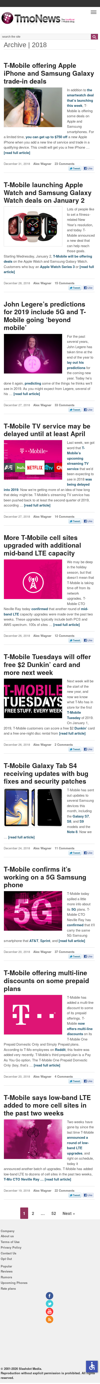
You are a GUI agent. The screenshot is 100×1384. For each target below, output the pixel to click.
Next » (69, 1213)
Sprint (45, 940)
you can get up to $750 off (46, 136)
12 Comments (64, 635)
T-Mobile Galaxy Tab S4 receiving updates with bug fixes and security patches (46, 773)
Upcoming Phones (14, 1282)
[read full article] (17, 152)
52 (53, 1213)
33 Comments (64, 405)
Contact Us (8, 1253)
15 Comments (64, 283)
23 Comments (64, 163)
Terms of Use (10, 1242)
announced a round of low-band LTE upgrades (78, 1145)
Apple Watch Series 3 (57, 266)
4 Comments (64, 1076)
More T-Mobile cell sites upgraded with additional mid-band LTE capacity (42, 545)
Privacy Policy (11, 1247)
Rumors (6, 1277)
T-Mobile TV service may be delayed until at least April (47, 429)
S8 (69, 821)
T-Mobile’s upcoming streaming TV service (78, 458)
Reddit (60, 1049)
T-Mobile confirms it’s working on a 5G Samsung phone (45, 876)
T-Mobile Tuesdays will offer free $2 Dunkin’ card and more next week (47, 664)
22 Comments (64, 1190)
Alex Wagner (42, 163)
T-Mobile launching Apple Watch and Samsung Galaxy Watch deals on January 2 (48, 192)
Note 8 (72, 831)
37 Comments (64, 951)
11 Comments (64, 848)
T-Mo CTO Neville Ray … (24, 1179)
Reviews (7, 1271)
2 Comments (64, 744)
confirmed (39, 608)
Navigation (94, 13)
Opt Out (6, 1258)
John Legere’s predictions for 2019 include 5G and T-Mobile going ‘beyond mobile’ (45, 315)
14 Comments (64, 516)
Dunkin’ (80, 728)
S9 (82, 821)
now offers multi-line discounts (80, 1028)
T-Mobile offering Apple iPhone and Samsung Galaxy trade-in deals (49, 72)
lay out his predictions (76, 365)
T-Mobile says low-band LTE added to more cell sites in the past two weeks (47, 1105)
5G (73, 909)
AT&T (33, 940)
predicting (33, 383)
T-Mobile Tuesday (74, 715)
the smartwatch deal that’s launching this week (80, 97)
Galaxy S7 (81, 816)
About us (7, 1236)
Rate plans (8, 1288)
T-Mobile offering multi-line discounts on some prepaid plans (46, 980)
